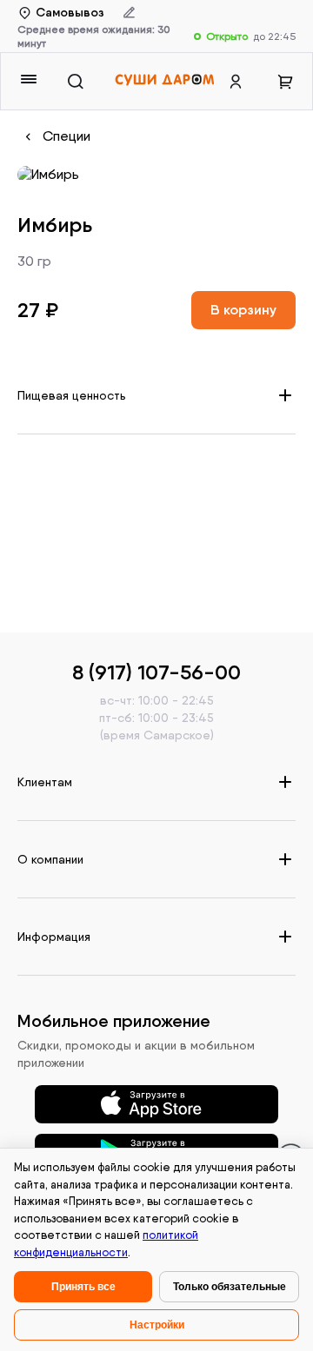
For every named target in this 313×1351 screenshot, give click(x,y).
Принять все (83, 1287)
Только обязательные (229, 1287)
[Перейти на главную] (164, 81)
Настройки (157, 1325)
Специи (66, 136)
